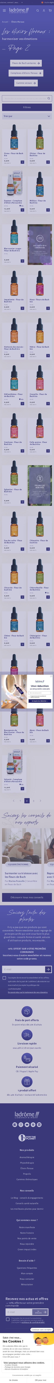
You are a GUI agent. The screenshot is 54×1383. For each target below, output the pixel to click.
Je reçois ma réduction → (40, 701)
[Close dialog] (51, 676)
